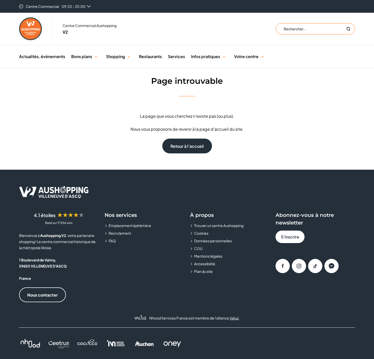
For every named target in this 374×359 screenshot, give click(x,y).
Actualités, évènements (42, 56)
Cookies (201, 233)
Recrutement (120, 233)
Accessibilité (204, 263)
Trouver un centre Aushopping (218, 225)
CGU (198, 248)
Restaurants (150, 56)
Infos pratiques (205, 56)
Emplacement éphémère (130, 225)
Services (176, 56)
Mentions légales (208, 256)
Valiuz (234, 318)
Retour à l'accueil (187, 146)
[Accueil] (30, 28)
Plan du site (203, 271)
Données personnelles (213, 240)
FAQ (112, 240)
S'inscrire (290, 237)
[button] (96, 56)
